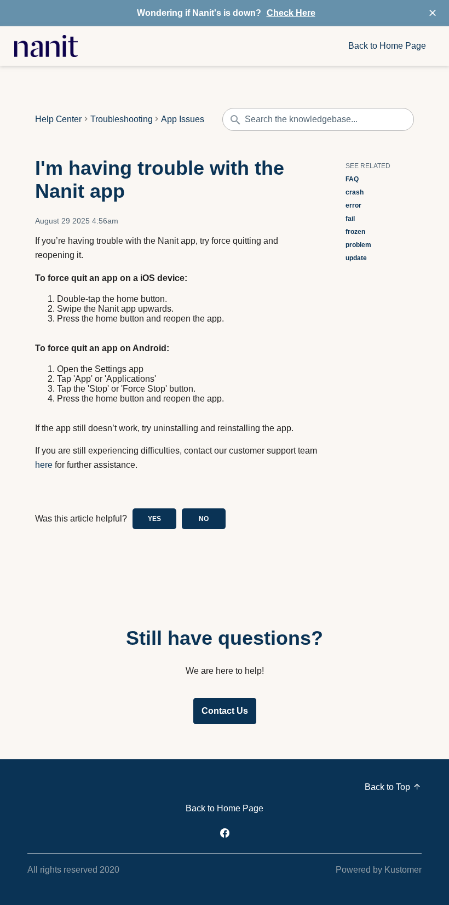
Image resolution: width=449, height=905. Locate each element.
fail (350, 218)
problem (358, 245)
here (44, 464)
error (353, 205)
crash (355, 192)
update (356, 258)
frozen (355, 232)
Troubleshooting (121, 119)
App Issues (182, 119)
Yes (154, 519)
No (204, 519)
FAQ (352, 179)
